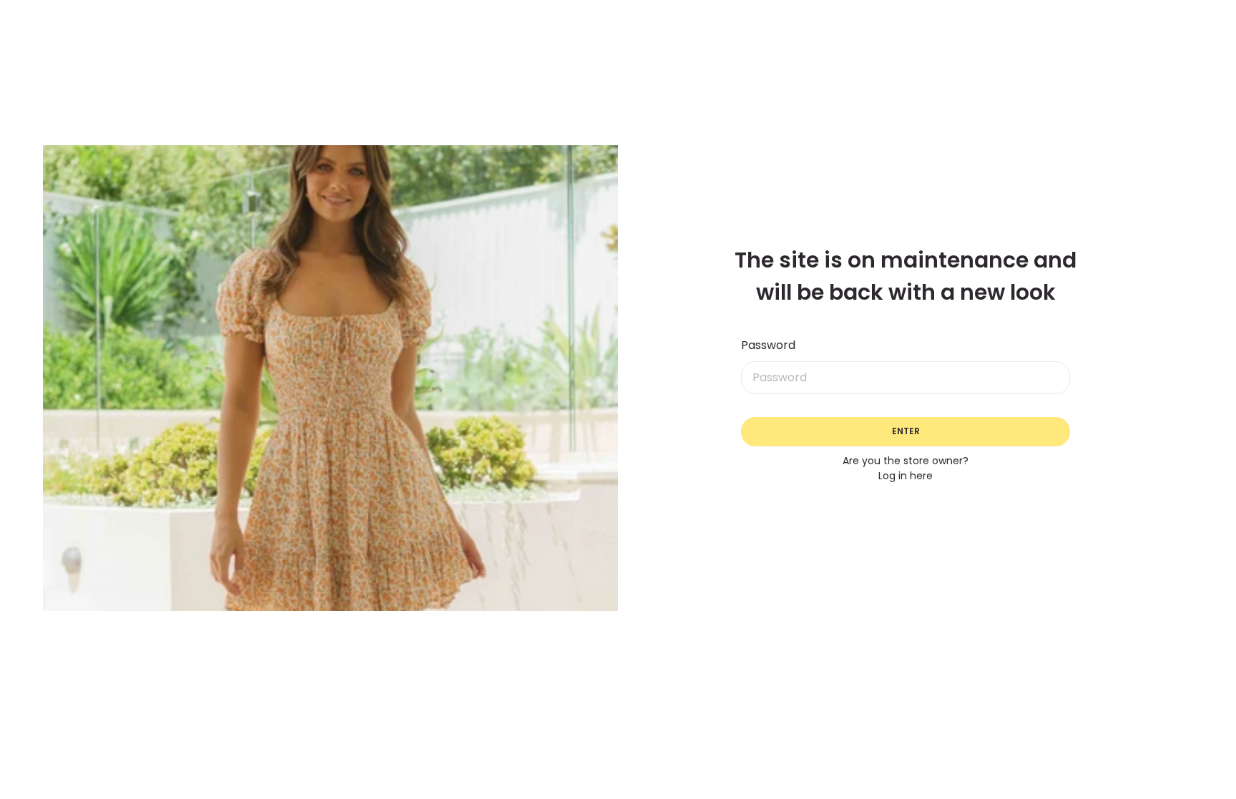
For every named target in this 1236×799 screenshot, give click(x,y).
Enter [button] (906, 431)
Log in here (905, 476)
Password (768, 345)
